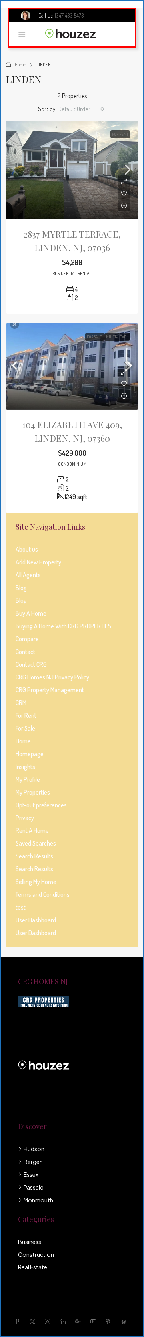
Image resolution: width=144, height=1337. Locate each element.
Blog (21, 588)
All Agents (28, 575)
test (21, 907)
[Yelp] (125, 1321)
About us (27, 549)
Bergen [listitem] (33, 1161)
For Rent (120, 134)
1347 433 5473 (69, 15)
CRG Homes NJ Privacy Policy (52, 677)
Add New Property (38, 562)
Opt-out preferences (41, 805)
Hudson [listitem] (34, 1148)
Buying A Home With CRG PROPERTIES (63, 626)
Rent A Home (32, 830)
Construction (36, 1254)
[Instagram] (49, 1321)
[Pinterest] (110, 1321)
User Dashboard (36, 920)
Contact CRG (31, 664)
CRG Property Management (50, 690)
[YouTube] (94, 1321)
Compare (27, 639)
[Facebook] (18, 1321)
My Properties (33, 792)
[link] (72, 170)
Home (20, 65)
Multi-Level (117, 336)
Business (29, 1241)
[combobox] (81, 109)
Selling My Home (36, 882)
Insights (25, 767)
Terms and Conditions (43, 894)
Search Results (34, 856)
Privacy (25, 818)
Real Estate (32, 1267)
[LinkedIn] (64, 1321)
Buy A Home (31, 613)
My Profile (28, 779)
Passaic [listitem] (33, 1187)
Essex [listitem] (31, 1174)
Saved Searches (36, 843)
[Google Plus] (79, 1321)
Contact (25, 652)
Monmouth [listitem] (38, 1200)
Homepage (30, 754)
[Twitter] (34, 1321)
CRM (21, 703)
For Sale (95, 336)
